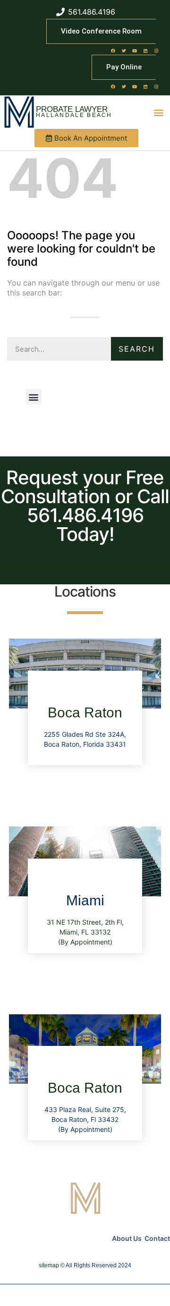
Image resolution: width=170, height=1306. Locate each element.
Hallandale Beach (74, 115)
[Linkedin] (145, 50)
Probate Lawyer (72, 109)
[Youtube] (134, 50)
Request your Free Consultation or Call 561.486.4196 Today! (85, 506)
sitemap (49, 1265)
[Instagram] (156, 50)
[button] (159, 112)
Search (137, 349)
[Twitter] (123, 50)
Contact (157, 1238)
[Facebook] (113, 50)
